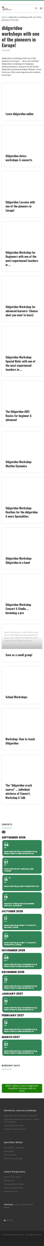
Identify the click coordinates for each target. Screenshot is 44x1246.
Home (4, 17)
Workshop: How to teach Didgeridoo (20, 741)
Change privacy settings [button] (14, 1184)
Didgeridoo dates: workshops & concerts (19, 158)
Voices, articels (10, 1155)
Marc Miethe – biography (14, 1148)
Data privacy (9, 1180)
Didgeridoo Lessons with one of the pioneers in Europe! (20, 206)
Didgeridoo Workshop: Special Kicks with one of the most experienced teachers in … (20, 363)
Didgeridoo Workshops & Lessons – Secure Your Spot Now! (21, 1120)
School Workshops (16, 697)
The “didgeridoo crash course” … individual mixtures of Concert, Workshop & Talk (19, 791)
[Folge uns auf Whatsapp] (20, 2)
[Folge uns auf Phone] (24, 2)
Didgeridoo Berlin (16, 1235)
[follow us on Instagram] (7, 2)
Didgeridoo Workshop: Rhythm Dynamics (19, 464)
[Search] (4, 832)
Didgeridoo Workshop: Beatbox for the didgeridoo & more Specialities (22, 512)
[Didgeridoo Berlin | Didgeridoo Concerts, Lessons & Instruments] (7, 8)
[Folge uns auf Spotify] (15, 2)
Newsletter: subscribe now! (15, 1129)
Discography (9, 1151)
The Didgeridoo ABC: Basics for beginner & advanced (19, 415)
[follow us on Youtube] (11, 2)
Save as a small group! (19, 655)
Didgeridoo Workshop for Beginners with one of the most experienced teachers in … (22, 258)
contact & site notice (12, 1177)
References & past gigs (13, 1158)
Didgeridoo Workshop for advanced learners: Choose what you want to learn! (22, 311)
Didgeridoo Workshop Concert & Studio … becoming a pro (18, 608)
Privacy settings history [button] (13, 1188)
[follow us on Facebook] (3, 2)
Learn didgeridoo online (19, 114)
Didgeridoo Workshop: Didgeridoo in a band (19, 560)
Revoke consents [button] (10, 1191)
